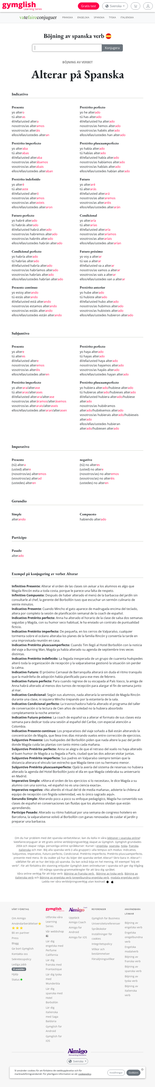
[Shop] (135, 6)
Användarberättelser (25, 923)
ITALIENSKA (127, 17)
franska (133, 846)
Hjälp (15, 974)
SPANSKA (99, 17)
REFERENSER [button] (99, 909)
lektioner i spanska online (123, 838)
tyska (124, 846)
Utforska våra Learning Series (54, 921)
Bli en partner (20, 933)
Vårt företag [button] (20, 909)
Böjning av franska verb (79, 873)
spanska (114, 846)
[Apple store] (112, 881)
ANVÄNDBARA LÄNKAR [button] (133, 911)
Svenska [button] (115, 6)
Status (16, 979)
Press (15, 938)
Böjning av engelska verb (56, 877)
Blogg (15, 943)
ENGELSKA (83, 17)
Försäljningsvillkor (103, 959)
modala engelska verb (124, 877)
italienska (25, 850)
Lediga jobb (19, 964)
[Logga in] (148, 6)
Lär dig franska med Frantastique (54, 964)
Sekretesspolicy (21, 959)
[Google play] (107, 881)
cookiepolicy (84, 1074)
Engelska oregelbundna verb (134, 937)
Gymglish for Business (106, 918)
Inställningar (116, 1072)
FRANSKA (67, 17)
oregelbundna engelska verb (91, 877)
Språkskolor (99, 929)
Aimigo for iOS (78, 937)
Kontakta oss (20, 954)
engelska (102, 846)
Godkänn (133, 1072)
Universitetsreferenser (106, 923)
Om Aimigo (19, 918)
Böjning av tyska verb (109, 873)
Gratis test (88, 6)
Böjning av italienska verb (131, 990)
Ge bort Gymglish (23, 948)
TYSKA (112, 17)
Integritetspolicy (102, 944)
